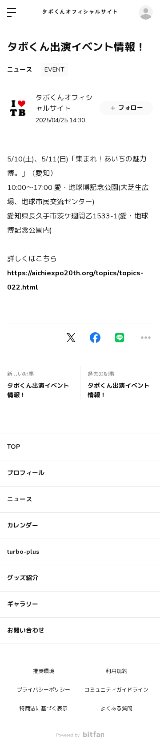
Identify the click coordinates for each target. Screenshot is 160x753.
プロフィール (25, 473)
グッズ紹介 (22, 578)
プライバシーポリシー (43, 689)
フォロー (130, 108)
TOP (13, 447)
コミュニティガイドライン (116, 689)
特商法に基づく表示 (44, 708)
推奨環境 (43, 671)
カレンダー (22, 525)
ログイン (146, 12)
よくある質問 (116, 708)
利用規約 (116, 671)
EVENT (54, 69)
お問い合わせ (25, 630)
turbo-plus (23, 552)
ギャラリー (22, 604)
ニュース (19, 69)
